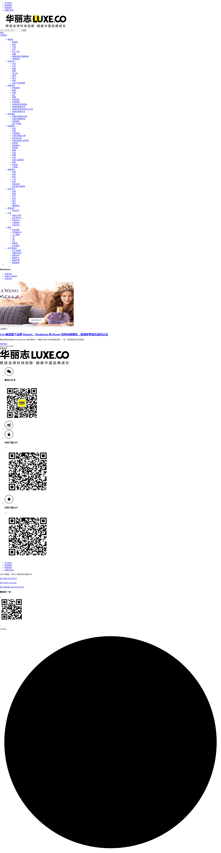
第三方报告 (16, 124)
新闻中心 (16, 258)
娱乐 (14, 198)
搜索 (24, 30)
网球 (14, 71)
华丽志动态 (9, 10)
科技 (9, 227)
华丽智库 (8, 8)
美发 (14, 182)
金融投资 (11, 85)
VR (13, 241)
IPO (13, 95)
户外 (14, 66)
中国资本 (16, 99)
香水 (14, 177)
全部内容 (8, 274)
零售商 (15, 148)
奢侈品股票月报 (18, 107)
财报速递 (16, 88)
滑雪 (14, 76)
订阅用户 (3, 35)
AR (13, 239)
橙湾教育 (8, 5)
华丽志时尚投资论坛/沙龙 (22, 109)
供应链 (15, 165)
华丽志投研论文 (18, 112)
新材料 (15, 243)
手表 (14, 47)
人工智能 (16, 235)
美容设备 (16, 184)
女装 (14, 128)
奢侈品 (10, 39)
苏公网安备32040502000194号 (12, 587)
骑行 (14, 78)
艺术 (14, 196)
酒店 (14, 203)
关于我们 (8, 3)
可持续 (15, 167)
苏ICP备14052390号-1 (8, 579)
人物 (9, 213)
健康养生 (16, 206)
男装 (14, 131)
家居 (14, 194)
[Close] (5, 385)
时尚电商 (16, 230)
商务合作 (16, 255)
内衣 (14, 157)
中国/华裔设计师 (19, 136)
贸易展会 (16, 145)
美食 (14, 191)
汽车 (14, 49)
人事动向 (16, 223)
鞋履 (14, 155)
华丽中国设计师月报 (20, 140)
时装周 (15, 143)
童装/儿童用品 (18, 160)
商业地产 (11, 208)
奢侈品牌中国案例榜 (20, 56)
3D (13, 237)
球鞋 (14, 80)
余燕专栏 (16, 225)
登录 (2, 33)
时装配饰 (11, 126)
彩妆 (14, 174)
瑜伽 (14, 68)
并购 (14, 93)
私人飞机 (16, 52)
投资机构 (16, 102)
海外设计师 (16, 138)
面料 (14, 162)
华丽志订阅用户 (11, 276)
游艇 (14, 54)
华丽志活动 (16, 253)
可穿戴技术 (16, 232)
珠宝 (14, 44)
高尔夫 (15, 73)
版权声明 (16, 260)
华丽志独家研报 (18, 119)
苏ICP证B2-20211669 (8, 583)
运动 (14, 64)
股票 (14, 97)
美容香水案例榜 (18, 186)
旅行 (14, 201)
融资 (14, 90)
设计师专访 (16, 218)
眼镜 (14, 150)
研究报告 (11, 114)
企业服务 (16, 246)
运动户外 (11, 61)
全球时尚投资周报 (19, 104)
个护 (14, 179)
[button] (9, 375)
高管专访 (16, 220)
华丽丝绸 (16, 59)
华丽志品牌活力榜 (19, 116)
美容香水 (11, 169)
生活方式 (11, 189)
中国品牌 (16, 133)
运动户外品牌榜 (18, 83)
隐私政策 (16, 263)
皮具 (14, 153)
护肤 (14, 172)
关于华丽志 (12, 248)
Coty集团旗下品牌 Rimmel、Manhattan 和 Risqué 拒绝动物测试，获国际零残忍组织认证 (54, 334)
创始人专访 (16, 215)
